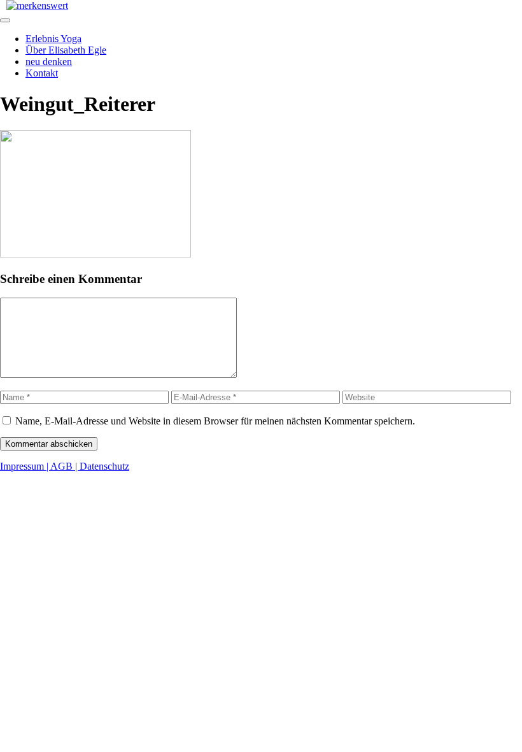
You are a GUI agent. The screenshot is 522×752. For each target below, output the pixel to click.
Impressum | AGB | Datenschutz (64, 466)
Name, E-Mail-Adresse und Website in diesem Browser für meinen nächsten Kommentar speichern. (215, 421)
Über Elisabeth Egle (65, 50)
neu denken (48, 61)
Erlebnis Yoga (53, 38)
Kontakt (41, 73)
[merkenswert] (37, 5)
